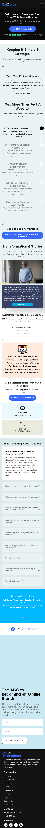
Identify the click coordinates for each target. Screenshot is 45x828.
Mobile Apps (8, 783)
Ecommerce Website (21, 328)
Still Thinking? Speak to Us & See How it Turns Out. (22, 235)
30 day (26, 629)
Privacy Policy (9, 804)
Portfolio (7, 786)
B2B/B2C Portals (22, 334)
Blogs (6, 798)
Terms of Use (9, 801)
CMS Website (22, 331)
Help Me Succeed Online (22, 29)
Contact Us (8, 794)
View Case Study (22, 304)
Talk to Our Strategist (22, 93)
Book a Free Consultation (22, 398)
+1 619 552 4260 (10, 816)
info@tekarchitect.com (12, 813)
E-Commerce (9, 779)
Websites (7, 776)
